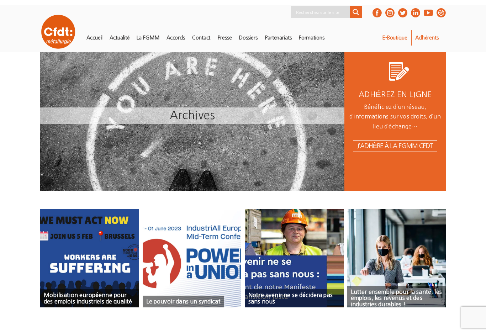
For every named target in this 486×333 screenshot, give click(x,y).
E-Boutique (394, 37)
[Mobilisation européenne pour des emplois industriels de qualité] (89, 258)
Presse (224, 37)
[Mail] (441, 12)
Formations (311, 37)
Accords (176, 37)
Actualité (120, 37)
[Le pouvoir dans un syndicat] (192, 258)
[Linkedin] (415, 12)
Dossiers (248, 37)
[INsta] (390, 12)
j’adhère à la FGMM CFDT (395, 146)
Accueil (94, 37)
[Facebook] (377, 12)
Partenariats (278, 37)
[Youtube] (428, 12)
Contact (201, 37)
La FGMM (148, 37)
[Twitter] (402, 12)
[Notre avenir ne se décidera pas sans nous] (294, 258)
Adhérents (427, 37)
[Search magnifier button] (356, 12)
